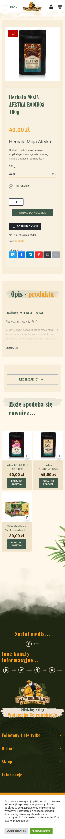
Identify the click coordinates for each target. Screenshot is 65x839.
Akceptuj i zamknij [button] (41, 830)
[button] (32, 379)
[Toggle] (11, 348)
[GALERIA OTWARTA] (32, 54)
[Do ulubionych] (13, 33)
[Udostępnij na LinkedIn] (30, 254)
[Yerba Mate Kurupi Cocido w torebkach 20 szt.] (17, 507)
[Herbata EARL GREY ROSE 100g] (17, 445)
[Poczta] (47, 254)
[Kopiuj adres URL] (56, 254)
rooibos (19, 241)
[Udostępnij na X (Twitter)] (13, 254)
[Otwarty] (9, 6)
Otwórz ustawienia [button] (16, 830)
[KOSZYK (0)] (59, 6)
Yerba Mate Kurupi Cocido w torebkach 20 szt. (17, 528)
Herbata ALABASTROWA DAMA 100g (48, 467)
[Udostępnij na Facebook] (21, 254)
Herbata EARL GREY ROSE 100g (16, 467)
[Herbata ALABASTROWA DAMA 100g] (48, 445)
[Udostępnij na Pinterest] (39, 254)
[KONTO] (51, 6)
